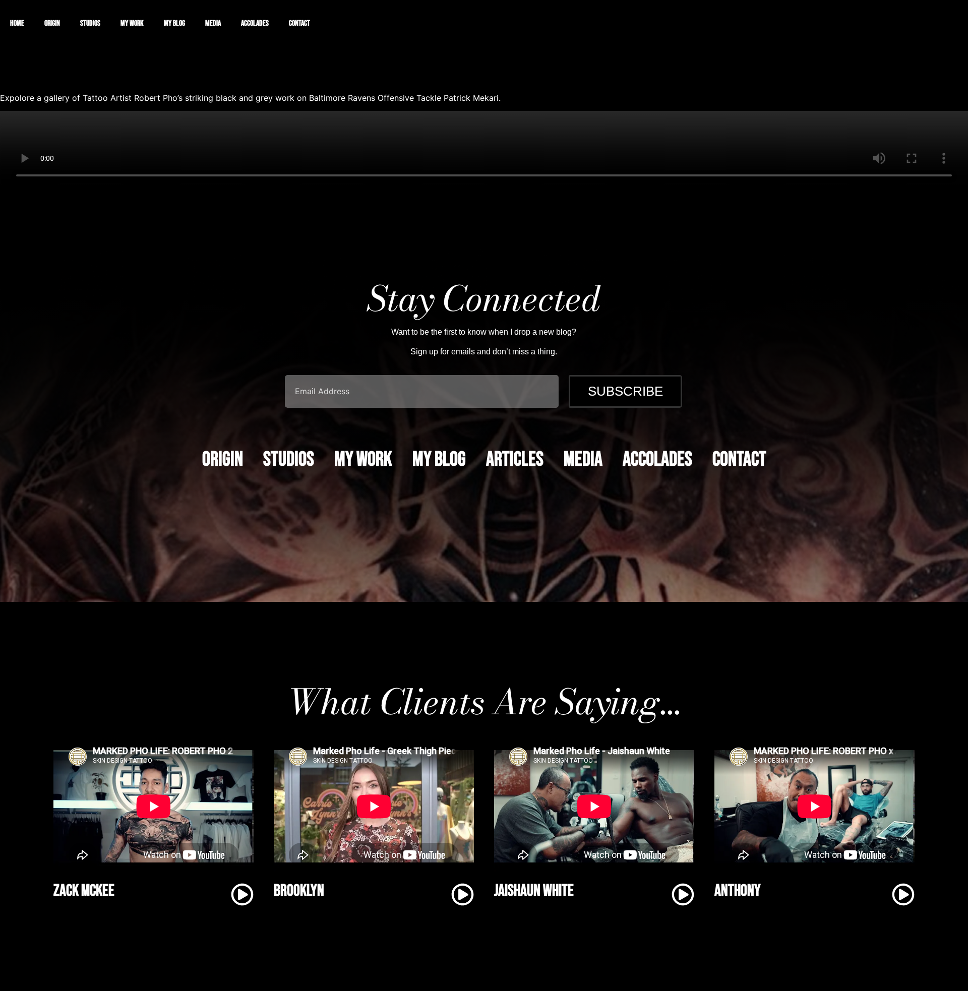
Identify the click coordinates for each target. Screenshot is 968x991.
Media (213, 23)
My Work (132, 23)
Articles (514, 459)
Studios (90, 23)
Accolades (255, 23)
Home (17, 23)
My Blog (174, 23)
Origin (52, 23)
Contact (299, 23)
